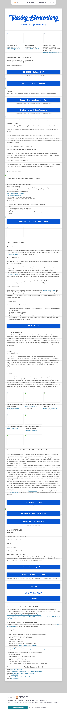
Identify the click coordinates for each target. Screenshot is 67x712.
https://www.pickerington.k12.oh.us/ (28, 645)
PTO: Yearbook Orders (33, 502)
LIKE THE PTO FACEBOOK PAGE (33, 514)
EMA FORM (33, 598)
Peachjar (33, 586)
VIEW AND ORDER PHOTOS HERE (15, 193)
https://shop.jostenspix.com (14, 195)
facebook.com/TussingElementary (22, 677)
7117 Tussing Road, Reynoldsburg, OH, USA (23, 673)
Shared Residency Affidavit (33, 567)
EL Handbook (33, 326)
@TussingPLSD (15, 678)
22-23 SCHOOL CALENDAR (33, 72)
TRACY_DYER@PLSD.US (13, 49)
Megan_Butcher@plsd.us (50, 408)
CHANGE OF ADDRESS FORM (33, 575)
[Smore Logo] (18, 2)
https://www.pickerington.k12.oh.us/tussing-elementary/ (27, 671)
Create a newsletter (18, 707)
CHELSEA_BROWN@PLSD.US (51, 52)
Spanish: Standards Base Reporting (33, 100)
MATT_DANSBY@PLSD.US (32, 49)
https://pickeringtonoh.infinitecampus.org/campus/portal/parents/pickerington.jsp (31, 649)
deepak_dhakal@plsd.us (13, 408)
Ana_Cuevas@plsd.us (12, 428)
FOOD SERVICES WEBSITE (33, 521)
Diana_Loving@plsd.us (31, 406)
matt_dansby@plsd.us (16, 669)
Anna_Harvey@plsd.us (31, 430)
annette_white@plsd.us (13, 254)
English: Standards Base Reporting (33, 110)
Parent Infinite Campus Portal (33, 83)
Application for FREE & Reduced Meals (34, 221)
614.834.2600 (14, 675)
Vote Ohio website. (14, 492)
